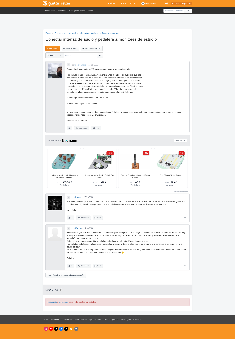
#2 (68, 197)
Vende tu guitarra (81, 320)
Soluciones (62, 11)
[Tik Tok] (56, 329)
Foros (123, 3)
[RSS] (71, 329)
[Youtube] (51, 329)
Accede (175, 3)
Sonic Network (66, 320)
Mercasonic (151, 3)
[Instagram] (46, 329)
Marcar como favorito (92, 48)
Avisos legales (125, 320)
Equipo (133, 3)
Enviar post (53, 48)
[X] (66, 329)
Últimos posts (49, 11)
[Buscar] (188, 11)
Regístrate (186, 3)
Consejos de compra (77, 11)
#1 (68, 65)
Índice (90, 11)
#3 (68, 228)
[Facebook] (61, 329)
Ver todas (180, 141)
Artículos (112, 3)
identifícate (63, 302)
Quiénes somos (95, 320)
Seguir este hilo (71, 48)
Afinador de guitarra (110, 320)
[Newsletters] (76, 329)
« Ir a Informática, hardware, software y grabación (66, 275)
